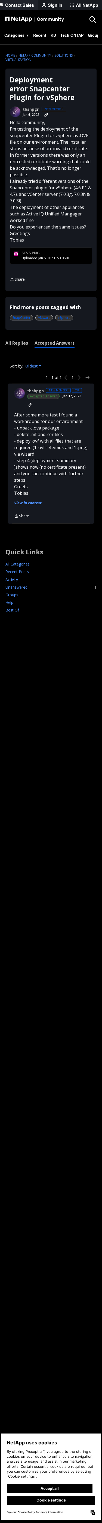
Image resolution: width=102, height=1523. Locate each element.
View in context (28, 502)
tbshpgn (31, 109)
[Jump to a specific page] (88, 377)
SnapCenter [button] (21, 317)
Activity (11, 579)
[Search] (92, 19)
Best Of (12, 610)
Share (17, 280)
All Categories (17, 564)
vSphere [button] (64, 317)
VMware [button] (44, 317)
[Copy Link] (46, 114)
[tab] (16, 343)
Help (9, 602)
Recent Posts (17, 571)
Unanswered (51, 587)
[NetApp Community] (34, 19)
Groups (11, 594)
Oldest (32, 366)
